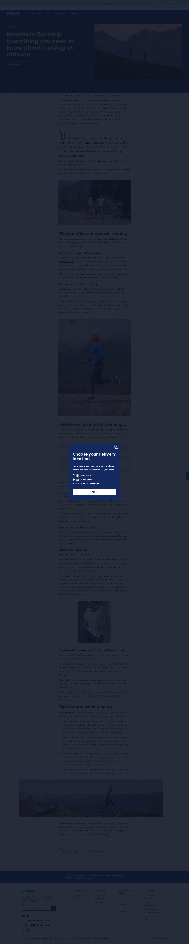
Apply (94, 492)
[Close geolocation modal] (116, 446)
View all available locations (86, 484)
